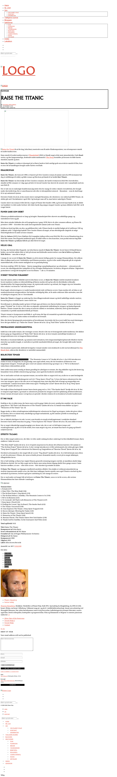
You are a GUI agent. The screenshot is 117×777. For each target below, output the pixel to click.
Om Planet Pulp (13, 12)
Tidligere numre (11, 18)
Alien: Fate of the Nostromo (14, 618)
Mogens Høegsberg (9, 104)
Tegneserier (12, 29)
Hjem (6, 5)
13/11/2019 (18, 546)
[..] (9, 615)
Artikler (11, 36)
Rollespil (11, 32)
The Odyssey (4, 676)
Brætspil (11, 30)
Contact (7, 625)
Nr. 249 (7, 8)
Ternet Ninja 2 (9, 621)
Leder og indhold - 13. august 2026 (10, 671)
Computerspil (13, 33)
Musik (10, 35)
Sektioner (8, 23)
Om (5, 10)
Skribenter (12, 15)
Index (6, 39)
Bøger (10, 27)
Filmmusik (11, 26)
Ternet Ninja (9, 623)
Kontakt (11, 14)
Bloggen (8, 20)
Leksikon (8, 41)
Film (9, 24)
